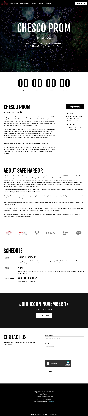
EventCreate (51, 401)
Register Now (81, 3)
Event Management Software (39, 414)
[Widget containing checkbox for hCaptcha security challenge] (58, 363)
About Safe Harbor (25, 3)
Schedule (41, 3)
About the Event (14, 3)
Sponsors (34, 3)
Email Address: (49, 335)
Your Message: (49, 344)
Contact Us (48, 3)
